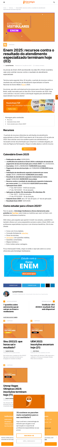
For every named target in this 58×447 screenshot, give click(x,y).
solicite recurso (29, 149)
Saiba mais (12, 109)
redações (24, 233)
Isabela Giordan (10, 351)
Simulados (9, 238)
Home (4, 7)
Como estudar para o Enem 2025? (16, 124)
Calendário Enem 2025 (13, 122)
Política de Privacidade (11, 426)
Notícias (11, 7)
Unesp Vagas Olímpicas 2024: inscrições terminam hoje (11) (14, 390)
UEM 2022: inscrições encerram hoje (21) (42, 344)
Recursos (9, 119)
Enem (24, 85)
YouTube (15, 213)
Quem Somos (8, 419)
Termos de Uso (8, 423)
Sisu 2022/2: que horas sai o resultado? (12, 344)
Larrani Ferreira (10, 65)
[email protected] (46, 428)
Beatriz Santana (10, 398)
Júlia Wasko (36, 351)
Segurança (7, 421)
